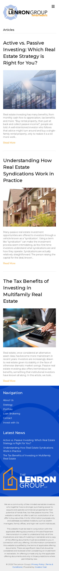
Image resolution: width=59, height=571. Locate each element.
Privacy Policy (37, 564)
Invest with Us (11, 422)
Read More (9, 142)
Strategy (8, 404)
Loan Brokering (11, 413)
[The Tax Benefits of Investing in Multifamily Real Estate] (29, 327)
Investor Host (41, 567)
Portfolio (8, 409)
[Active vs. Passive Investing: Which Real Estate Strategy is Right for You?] (29, 89)
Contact (7, 418)
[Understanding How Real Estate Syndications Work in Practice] (29, 206)
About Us (8, 400)
